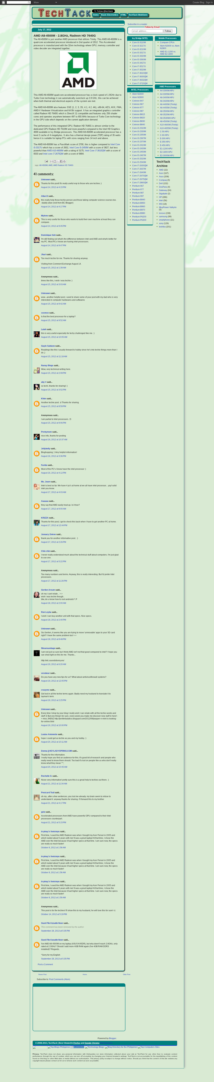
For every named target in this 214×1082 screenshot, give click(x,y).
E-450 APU (165, 145)
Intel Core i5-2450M (79, 147)
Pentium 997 (138, 196)
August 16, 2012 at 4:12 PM (53, 473)
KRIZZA (44, 518)
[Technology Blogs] (94, 1047)
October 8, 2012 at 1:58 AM (53, 847)
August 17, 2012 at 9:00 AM (53, 509)
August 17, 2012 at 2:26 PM (53, 542)
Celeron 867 (138, 104)
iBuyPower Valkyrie (168, 207)
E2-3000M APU (167, 155)
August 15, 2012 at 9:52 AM (53, 320)
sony (161, 223)
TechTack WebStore (138, 15)
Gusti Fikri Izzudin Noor (52, 923)
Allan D (44, 196)
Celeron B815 (138, 114)
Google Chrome (92, 1043)
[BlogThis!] (55, 161)
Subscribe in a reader (137, 24)
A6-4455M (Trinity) (168, 108)
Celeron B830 (138, 121)
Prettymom (46, 432)
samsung (163, 216)
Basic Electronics (109, 15)
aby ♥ (43, 382)
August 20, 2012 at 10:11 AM (54, 742)
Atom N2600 (138, 94)
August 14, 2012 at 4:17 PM (53, 206)
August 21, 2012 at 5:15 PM (53, 822)
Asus (161, 176)
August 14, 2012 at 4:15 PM (53, 187)
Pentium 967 (138, 186)
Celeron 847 (138, 101)
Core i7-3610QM (139, 73)
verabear (45, 673)
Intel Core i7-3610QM (95, 150)
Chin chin (45, 551)
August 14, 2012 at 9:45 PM (53, 226)
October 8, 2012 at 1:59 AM (53, 897)
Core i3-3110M (139, 42)
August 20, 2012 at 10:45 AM (54, 767)
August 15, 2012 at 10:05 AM (54, 337)
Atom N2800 (138, 97)
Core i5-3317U (139, 52)
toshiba (162, 227)
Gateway (163, 190)
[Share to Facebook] (61, 161)
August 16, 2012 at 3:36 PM (53, 456)
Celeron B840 (138, 124)
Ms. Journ (45, 482)
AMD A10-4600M (55, 150)
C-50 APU (164, 131)
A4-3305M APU (167, 94)
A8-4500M (43, 165)
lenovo (162, 213)
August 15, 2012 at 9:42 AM (53, 304)
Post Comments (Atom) (59, 979)
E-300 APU (165, 138)
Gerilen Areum (48, 590)
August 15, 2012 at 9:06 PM (53, 423)
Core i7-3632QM (139, 80)
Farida (44, 465)
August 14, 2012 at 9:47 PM (53, 245)
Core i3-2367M (139, 138)
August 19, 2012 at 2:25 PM (53, 700)
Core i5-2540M (139, 162)
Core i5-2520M (139, 159)
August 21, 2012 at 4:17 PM (53, 803)
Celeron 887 (138, 111)
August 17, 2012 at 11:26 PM (54, 581)
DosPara (163, 187)
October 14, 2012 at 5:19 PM (54, 914)
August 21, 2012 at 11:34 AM (54, 784)
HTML (123, 15)
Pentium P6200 (139, 217)
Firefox (76, 1043)
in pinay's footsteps (50, 831)
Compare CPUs (167, 42)
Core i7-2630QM (139, 165)
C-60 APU (164, 135)
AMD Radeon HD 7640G (63, 165)
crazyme (45, 690)
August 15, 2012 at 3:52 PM (53, 390)
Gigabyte (163, 193)
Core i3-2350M (139, 135)
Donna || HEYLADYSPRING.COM (56, 751)
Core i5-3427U (139, 63)
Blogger (112, 1038)
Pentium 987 (138, 193)
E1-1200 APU (166, 148)
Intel (161, 200)
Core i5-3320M (139, 56)
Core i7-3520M (139, 70)
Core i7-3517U (139, 66)
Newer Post (42, 974)
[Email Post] (46, 161)
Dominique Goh (48, 235)
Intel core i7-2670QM (53, 153)
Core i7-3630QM (139, 76)
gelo (43, 812)
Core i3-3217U (139, 46)
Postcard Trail (47, 792)
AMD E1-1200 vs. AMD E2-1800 (168, 52)
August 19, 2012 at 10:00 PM (54, 725)
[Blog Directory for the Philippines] (121, 1047)
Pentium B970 (138, 210)
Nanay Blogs (47, 365)
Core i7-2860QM (139, 182)
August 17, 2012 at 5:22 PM (53, 561)
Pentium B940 (138, 199)
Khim (43, 398)
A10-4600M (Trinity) (169, 125)
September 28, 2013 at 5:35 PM (55, 931)
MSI (161, 204)
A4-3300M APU (167, 90)
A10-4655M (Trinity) (169, 128)
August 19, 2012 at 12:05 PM (54, 681)
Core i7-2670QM (139, 176)
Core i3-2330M (139, 131)
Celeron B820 (138, 118)
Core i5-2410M (139, 145)
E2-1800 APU (166, 152)
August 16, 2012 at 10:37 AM (54, 439)
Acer (161, 173)
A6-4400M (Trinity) (168, 104)
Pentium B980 (138, 213)
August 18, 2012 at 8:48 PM (53, 639)
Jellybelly (45, 448)
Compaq (163, 180)
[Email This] (51, 161)
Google (163, 1047)
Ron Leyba (46, 612)
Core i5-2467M (139, 155)
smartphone (164, 220)
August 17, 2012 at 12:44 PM (54, 525)
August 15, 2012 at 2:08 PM (53, 373)
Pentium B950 (138, 203)
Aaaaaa (44, 501)
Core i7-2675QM (139, 179)
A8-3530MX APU (167, 118)
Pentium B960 (138, 206)
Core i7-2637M (139, 169)
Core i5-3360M (139, 59)
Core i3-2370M (139, 141)
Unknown (45, 179)
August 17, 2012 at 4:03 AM (53, 492)
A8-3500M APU (167, 111)
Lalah (43, 329)
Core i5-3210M (139, 49)
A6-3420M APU (167, 101)
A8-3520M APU (167, 114)
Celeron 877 (138, 107)
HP (160, 197)
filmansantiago (48, 648)
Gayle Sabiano (48, 346)
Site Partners (106, 1043)
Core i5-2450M (139, 152)
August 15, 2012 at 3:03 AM (53, 284)
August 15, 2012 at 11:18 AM (54, 356)
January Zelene (48, 534)
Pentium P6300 (139, 220)
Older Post (126, 974)
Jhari (43, 254)
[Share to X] (58, 161)
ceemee (45, 313)
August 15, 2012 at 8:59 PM (53, 406)
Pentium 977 (138, 189)
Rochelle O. (46, 776)
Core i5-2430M (139, 148)
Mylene (44, 216)
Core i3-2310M (139, 128)
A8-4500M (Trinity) (168, 121)
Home (96, 15)
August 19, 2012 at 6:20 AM (53, 664)
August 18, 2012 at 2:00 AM (53, 603)
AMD (50, 165)
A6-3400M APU (167, 97)
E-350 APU (165, 142)
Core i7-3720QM (139, 83)
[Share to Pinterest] (64, 161)
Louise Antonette (49, 734)
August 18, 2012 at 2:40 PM (53, 620)
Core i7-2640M (139, 172)
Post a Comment (45, 964)
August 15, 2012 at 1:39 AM (53, 268)
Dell (161, 183)
